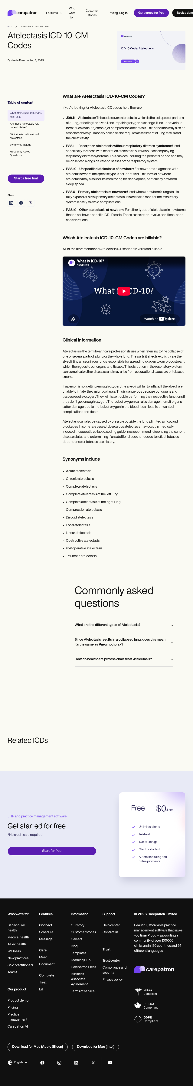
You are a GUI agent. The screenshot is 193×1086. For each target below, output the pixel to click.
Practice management (17, 1017)
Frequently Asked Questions (20, 153)
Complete (46, 975)
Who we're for (72, 13)
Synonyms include (20, 145)
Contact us (110, 932)
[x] (93, 1062)
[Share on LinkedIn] (11, 203)
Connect (45, 925)
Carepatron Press (83, 967)
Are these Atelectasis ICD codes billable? (24, 126)
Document (47, 964)
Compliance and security (115, 970)
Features (52, 13)
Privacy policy (113, 980)
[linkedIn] (76, 1062)
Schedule (46, 932)
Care (43, 950)
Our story (77, 925)
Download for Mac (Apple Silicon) (37, 1047)
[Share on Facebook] (21, 203)
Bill (41, 989)
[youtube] (110, 1062)
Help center (111, 925)
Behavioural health (16, 928)
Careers (76, 939)
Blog (74, 946)
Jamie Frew (18, 60)
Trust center (111, 961)
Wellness (14, 951)
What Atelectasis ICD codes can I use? (26, 115)
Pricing (113, 13)
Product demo (18, 1001)
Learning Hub (81, 960)
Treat (43, 982)
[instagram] (59, 1062)
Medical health (18, 937)
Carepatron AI (18, 1027)
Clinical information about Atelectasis (24, 136)
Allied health (17, 944)
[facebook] (42, 1062)
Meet (43, 957)
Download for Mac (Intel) (95, 1047)
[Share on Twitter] (31, 203)
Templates (78, 953)
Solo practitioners (20, 965)
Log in (123, 13)
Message (46, 939)
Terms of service (83, 991)
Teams (12, 972)
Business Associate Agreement (79, 979)
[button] (18, 1062)
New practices (18, 958)
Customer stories (92, 13)
